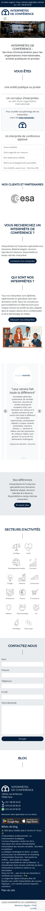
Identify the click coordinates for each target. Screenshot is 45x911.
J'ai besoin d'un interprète (22, 261)
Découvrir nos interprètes (22, 319)
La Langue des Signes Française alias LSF (19, 878)
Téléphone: (7, 681)
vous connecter (26, 117)
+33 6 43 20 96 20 (12, 805)
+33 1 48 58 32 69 (12, 802)
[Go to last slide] (6, 411)
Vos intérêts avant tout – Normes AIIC (21, 168)
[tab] (19, 458)
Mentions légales (22, 905)
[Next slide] (40, 411)
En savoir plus (22, 505)
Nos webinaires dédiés (14, 157)
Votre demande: (9, 702)
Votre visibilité (10, 147)
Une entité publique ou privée (22, 87)
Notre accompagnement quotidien (20, 162)
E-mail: (5, 692)
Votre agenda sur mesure (16, 152)
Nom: (4, 659)
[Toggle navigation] (5, 18)
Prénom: (6, 670)
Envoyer (22, 738)
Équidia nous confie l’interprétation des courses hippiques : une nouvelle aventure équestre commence (22, 884)
